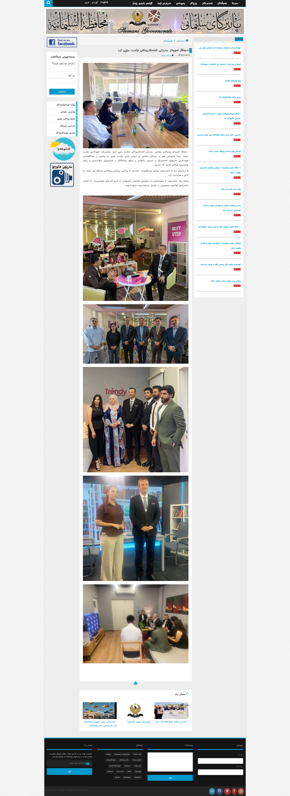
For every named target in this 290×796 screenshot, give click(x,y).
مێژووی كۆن (138, 772)
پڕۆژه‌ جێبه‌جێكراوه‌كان (65, 105)
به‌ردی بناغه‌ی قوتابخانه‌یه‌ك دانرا (171, 722)
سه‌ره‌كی (180, 41)
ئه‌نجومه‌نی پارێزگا (137, 760)
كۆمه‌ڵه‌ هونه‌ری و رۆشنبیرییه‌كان (122, 754)
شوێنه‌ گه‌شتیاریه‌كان (111, 760)
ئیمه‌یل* (239, 766)
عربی (87, 2)
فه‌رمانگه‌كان (110, 772)
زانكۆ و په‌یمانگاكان (124, 760)
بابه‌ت (240, 755)
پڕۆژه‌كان (108, 754)
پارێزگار (193, 3)
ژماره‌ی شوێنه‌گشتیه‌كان (65, 133)
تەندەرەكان (207, 3)
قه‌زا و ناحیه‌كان (137, 754)
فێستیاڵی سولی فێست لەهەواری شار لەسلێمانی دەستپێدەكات (100, 723)
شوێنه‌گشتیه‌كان (127, 777)
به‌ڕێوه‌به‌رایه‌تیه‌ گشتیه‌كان (114, 766)
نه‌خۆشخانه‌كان (137, 777)
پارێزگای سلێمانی (166, 55)
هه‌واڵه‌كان (222, 3)
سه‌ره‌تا (235, 3)
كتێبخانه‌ (129, 772)
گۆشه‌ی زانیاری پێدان (142, 3)
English (104, 2)
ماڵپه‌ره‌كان (117, 777)
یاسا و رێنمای (120, 772)
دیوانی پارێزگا (138, 766)
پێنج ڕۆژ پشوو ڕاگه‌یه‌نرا (139, 722)
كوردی (95, 2)
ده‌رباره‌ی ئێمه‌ (164, 3)
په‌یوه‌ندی (180, 3)
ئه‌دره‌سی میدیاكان (67, 126)
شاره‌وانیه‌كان (127, 766)
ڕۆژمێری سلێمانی (68, 112)
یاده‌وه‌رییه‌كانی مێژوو (66, 119)
